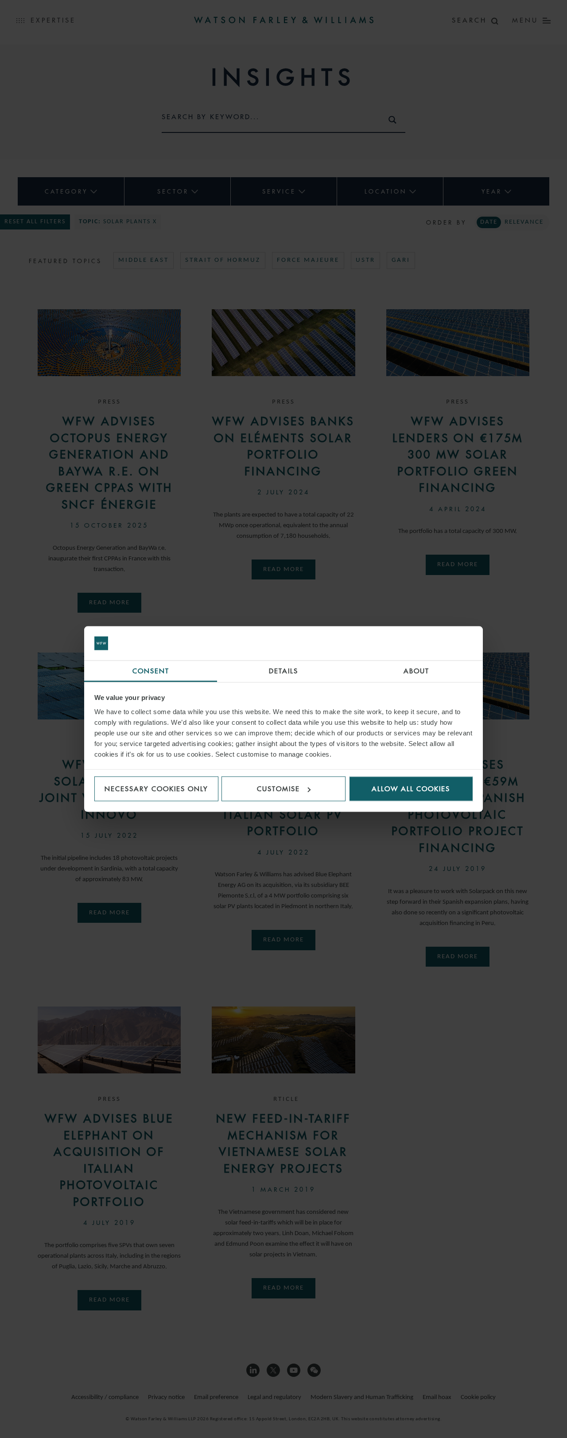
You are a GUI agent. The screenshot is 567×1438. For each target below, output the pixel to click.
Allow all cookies (411, 789)
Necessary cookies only (156, 789)
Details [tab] (283, 670)
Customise (278, 789)
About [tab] (416, 670)
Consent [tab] (150, 670)
